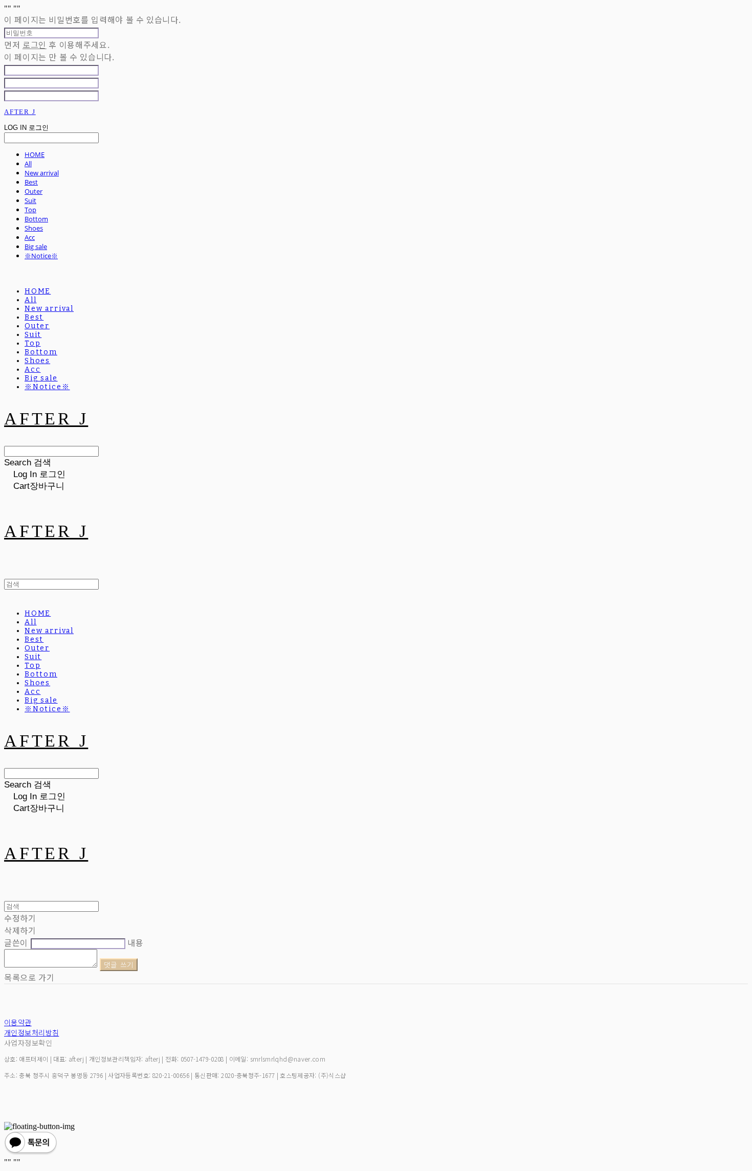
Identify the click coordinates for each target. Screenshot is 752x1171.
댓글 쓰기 (119, 965)
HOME (35, 154)
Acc (30, 237)
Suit (30, 200)
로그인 (35, 44)
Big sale (36, 246)
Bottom (36, 218)
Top (30, 209)
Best (31, 182)
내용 (135, 942)
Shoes (34, 228)
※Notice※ (41, 255)
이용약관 (18, 1022)
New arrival (42, 172)
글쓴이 (16, 942)
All (28, 163)
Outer (33, 191)
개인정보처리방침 (31, 1032)
